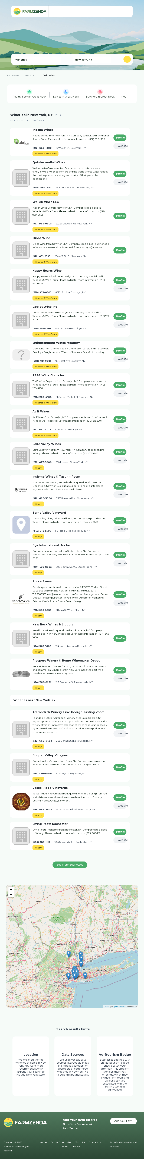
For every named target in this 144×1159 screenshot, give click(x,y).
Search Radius (18, 120)
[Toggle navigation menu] (126, 11)
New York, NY (31, 75)
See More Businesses (70, 864)
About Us (80, 1142)
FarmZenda (13, 75)
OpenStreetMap (119, 1006)
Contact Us (95, 1142)
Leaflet (107, 1006)
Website (122, 146)
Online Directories (61, 1142)
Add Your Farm (123, 1121)
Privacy (76, 1146)
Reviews (37, 120)
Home (43, 1142)
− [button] (11, 894)
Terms (64, 1146)
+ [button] (11, 889)
